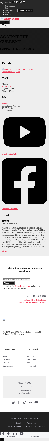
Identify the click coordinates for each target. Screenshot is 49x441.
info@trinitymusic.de (24, 387)
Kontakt (8, 14)
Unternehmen (10, 6)
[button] (4, 26)
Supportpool (31, 366)
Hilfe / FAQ (31, 356)
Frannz (5, 103)
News (5, 356)
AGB (7, 12)
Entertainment (8, 366)
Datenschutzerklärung (22, 286)
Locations (6, 359)
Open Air (6, 363)
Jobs (6, 8)
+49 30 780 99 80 (39, 296)
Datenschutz (11, 436)
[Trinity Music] (10, 18)
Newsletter (9, 10)
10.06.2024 (6, 86)
